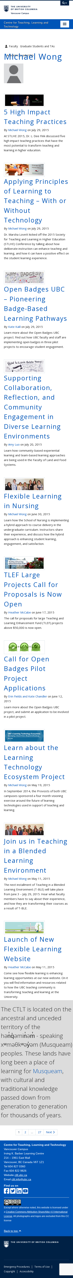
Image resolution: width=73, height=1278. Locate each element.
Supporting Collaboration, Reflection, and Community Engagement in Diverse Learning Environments (32, 407)
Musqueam (47, 1071)
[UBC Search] (64, 5)
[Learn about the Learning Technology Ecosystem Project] (24, 735)
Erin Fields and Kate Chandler (27, 696)
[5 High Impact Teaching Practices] (24, 100)
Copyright (9, 1271)
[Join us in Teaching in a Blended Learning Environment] (24, 829)
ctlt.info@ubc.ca (21, 1179)
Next (49, 1132)
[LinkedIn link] (19, 1191)
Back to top (11, 1230)
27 (39, 1132)
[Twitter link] (13, 1191)
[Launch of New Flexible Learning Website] (24, 927)
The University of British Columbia (27, 8)
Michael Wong (17, 130)
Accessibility (26, 1271)
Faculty (13, 46)
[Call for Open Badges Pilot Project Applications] (24, 647)
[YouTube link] (25, 1191)
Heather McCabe (19, 612)
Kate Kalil (14, 327)
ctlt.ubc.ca (21, 1175)
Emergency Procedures (17, 1266)
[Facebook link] (6, 1191)
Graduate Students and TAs (37, 46)
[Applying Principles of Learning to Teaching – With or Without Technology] (24, 169)
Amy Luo (14, 444)
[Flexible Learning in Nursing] (24, 484)
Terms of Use (42, 1266)
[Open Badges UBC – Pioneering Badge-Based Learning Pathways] (24, 277)
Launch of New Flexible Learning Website (33, 949)
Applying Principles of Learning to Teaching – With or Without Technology (36, 201)
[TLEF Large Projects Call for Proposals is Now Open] (24, 562)
